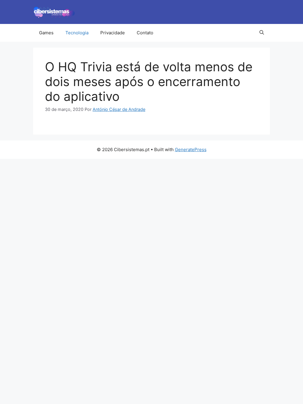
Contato (145, 32)
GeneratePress (191, 149)
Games (46, 32)
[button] (262, 33)
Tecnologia (76, 32)
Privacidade (112, 32)
